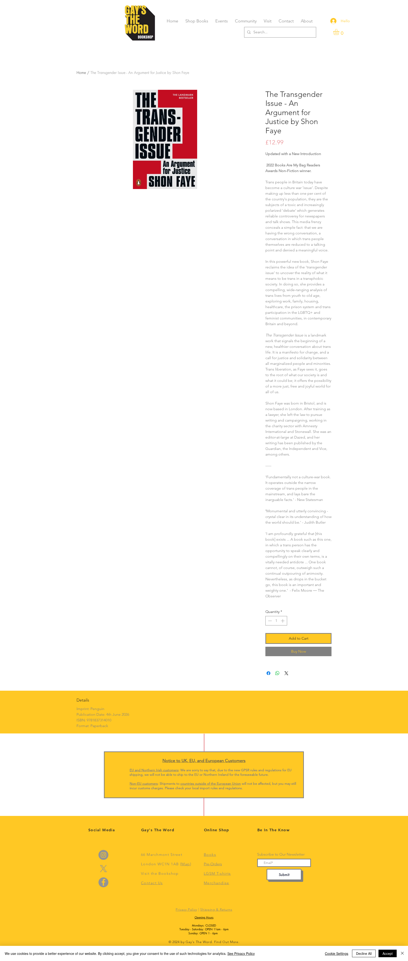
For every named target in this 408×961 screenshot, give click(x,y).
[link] (339, 32)
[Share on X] (286, 673)
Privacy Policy (186, 909)
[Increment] (283, 620)
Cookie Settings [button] (336, 953)
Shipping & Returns (216, 909)
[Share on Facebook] (268, 673)
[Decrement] (269, 620)
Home (81, 72)
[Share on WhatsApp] (277, 673)
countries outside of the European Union (210, 783)
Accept (387, 953)
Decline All (364, 953)
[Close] (402, 953)
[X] (103, 869)
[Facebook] (103, 882)
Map (185, 864)
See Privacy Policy (241, 953)
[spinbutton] (276, 620)
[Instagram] (103, 855)
